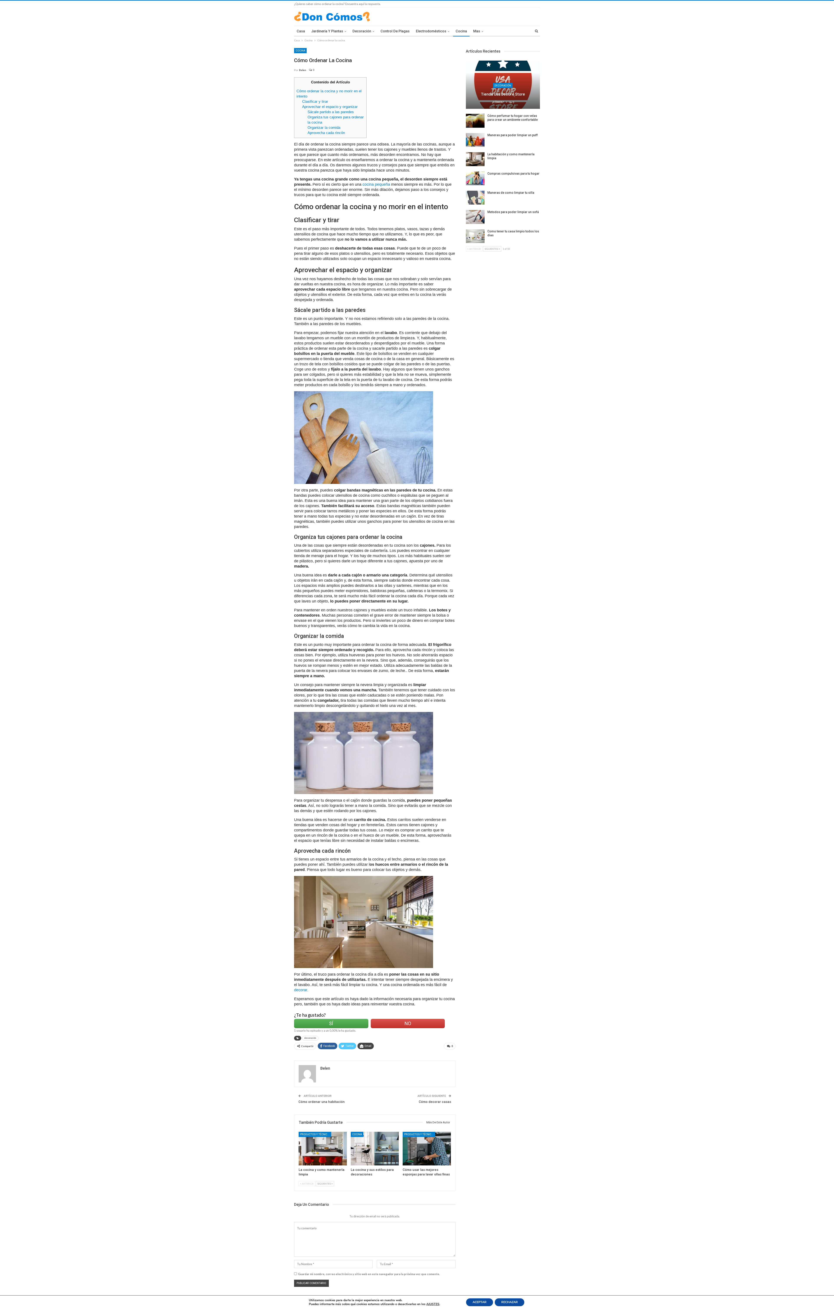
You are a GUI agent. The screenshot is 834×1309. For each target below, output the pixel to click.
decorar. (301, 990)
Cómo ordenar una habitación (321, 1102)
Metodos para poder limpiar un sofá (513, 212)
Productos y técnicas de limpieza (315, 1134)
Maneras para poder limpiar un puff (512, 135)
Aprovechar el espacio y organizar (330, 107)
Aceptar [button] (479, 1302)
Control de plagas (395, 31)
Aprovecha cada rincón (326, 133)
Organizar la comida (324, 128)
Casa (301, 31)
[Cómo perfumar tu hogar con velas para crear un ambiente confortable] (475, 121)
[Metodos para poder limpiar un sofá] (475, 217)
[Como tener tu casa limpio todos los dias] (475, 236)
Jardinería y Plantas (327, 31)
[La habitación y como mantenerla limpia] (475, 159)
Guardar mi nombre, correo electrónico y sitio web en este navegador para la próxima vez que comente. (369, 1274)
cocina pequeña (376, 184)
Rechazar (509, 1302)
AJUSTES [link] (432, 1304)
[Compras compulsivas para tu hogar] (475, 178)
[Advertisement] (412, 107)
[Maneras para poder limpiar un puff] (475, 140)
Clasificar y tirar (315, 101)
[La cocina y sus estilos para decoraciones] (375, 1148)
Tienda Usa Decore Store (503, 94)
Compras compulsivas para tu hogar (513, 173)
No (407, 1023)
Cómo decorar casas (435, 1102)
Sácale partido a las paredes (331, 112)
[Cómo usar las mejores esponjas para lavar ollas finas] (427, 1148)
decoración (310, 1038)
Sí (331, 1023)
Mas (476, 31)
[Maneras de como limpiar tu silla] (475, 198)
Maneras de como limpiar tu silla (510, 192)
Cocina (461, 31)
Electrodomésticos (431, 31)
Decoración (361, 31)
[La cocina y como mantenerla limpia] (323, 1148)
